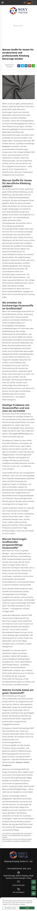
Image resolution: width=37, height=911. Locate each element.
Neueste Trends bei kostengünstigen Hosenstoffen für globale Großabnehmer (17, 840)
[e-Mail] (33, 882)
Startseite (18, 25)
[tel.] (33, 887)
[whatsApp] (33, 893)
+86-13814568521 (19, 892)
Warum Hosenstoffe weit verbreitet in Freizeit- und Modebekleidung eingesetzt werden (17, 835)
